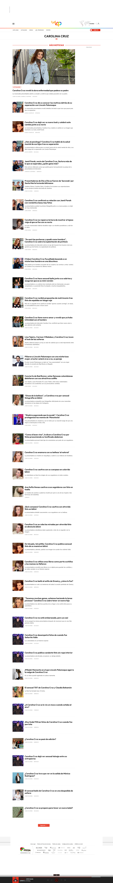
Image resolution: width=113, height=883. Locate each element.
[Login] (98, 23)
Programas (41, 30)
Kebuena (82, 850)
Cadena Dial (66, 850)
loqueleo (72, 852)
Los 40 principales (46, 848)
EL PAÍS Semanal (71, 850)
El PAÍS (39, 848)
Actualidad (24, 30)
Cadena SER (68, 848)
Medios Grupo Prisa (25, 853)
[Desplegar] (56, 875)
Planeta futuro (77, 850)
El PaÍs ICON (60, 852)
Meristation (80, 852)
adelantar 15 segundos (61, 880)
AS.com (73, 848)
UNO (50, 850)
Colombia (91, 23)
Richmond (38, 852)
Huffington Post (41, 850)
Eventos (48, 30)
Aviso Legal (33, 844)
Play (56, 880)
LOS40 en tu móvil (79, 844)
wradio (54, 850)
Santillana (53, 848)
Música (31, 30)
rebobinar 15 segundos (52, 880)
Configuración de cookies (67, 844)
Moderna (46, 852)
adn (78, 848)
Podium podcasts (53, 852)
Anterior (48, 880)
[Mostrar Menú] (14, 23)
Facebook (62, 834)
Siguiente (42, 825)
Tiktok (50, 834)
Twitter (59, 834)
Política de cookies (56, 844)
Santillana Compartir (61, 848)
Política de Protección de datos (44, 844)
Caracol (84, 848)
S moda (66, 852)
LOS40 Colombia (56, 23)
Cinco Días (59, 850)
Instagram (53, 834)
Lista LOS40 (15, 30)
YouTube (56, 834)
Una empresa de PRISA (25, 849)
